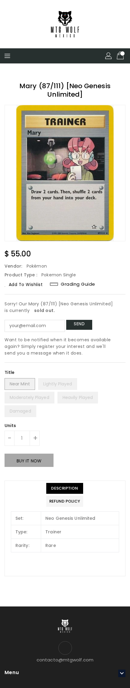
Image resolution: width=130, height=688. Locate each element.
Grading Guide (78, 284)
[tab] (64, 488)
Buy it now (29, 461)
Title (10, 372)
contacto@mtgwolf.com (65, 660)
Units (10, 425)
